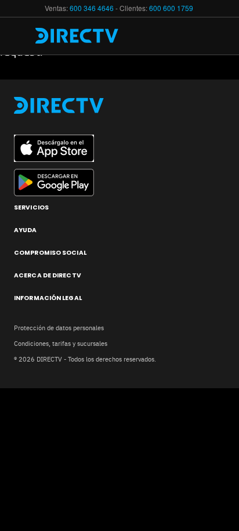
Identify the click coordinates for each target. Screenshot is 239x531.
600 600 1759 (172, 8)
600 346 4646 (92, 8)
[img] (22, 36)
